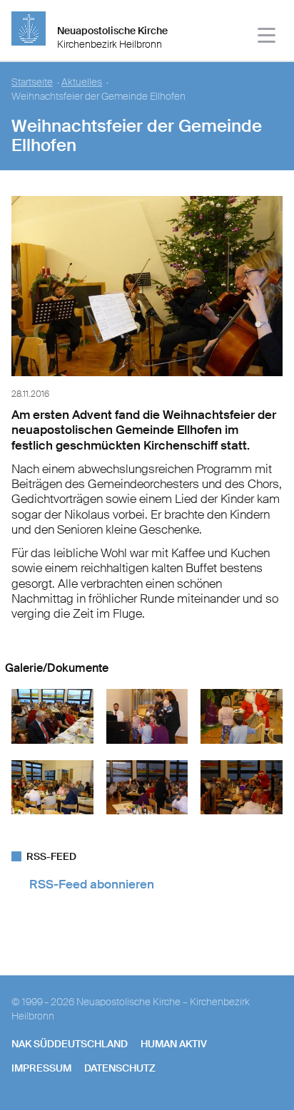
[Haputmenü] (267, 37)
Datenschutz (120, 1068)
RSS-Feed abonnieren (91, 884)
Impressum (41, 1068)
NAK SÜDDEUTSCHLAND (69, 1043)
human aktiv (174, 1043)
